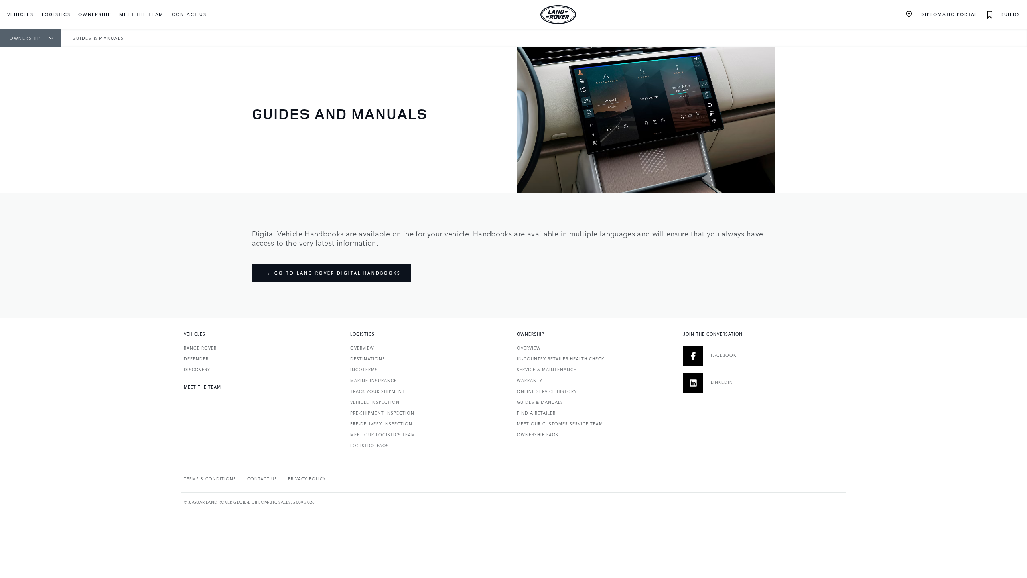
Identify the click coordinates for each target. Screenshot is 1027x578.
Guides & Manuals (540, 402)
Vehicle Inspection (375, 402)
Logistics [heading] (362, 334)
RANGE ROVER (200, 348)
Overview (362, 348)
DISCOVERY (197, 369)
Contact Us (189, 14)
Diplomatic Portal (948, 14)
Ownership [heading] (530, 334)
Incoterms (364, 369)
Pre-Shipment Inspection (382, 413)
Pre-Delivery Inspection (381, 424)
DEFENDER (196, 359)
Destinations (367, 359)
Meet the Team (141, 14)
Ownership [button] (94, 14)
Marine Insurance (373, 380)
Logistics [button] (56, 14)
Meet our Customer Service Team (560, 424)
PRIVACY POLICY (307, 479)
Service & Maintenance (546, 369)
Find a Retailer (536, 413)
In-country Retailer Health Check (560, 359)
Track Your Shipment (377, 391)
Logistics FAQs (369, 445)
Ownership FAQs (537, 435)
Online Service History (547, 391)
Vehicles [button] (20, 14)
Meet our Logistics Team (382, 435)
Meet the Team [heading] (202, 387)
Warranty (529, 380)
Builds (1009, 14)
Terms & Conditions (210, 479)
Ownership (25, 38)
